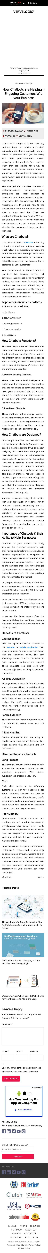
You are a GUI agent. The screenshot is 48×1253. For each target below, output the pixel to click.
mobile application (28, 647)
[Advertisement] (24, 39)
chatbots (28, 242)
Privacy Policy (34, 1245)
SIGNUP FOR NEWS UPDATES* (15, 1145)
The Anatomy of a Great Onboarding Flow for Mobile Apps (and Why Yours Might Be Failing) (22, 925)
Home (18, 83)
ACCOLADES (15, 1237)
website (10, 647)
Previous (6, 877)
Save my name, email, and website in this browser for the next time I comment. (21, 1069)
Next (41, 877)
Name (5, 1051)
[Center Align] (24, 3)
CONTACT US (30, 1233)
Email (19, 1051)
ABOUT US (16, 1233)
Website (34, 1051)
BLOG (27, 1237)
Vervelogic (10, 135)
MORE (35, 1237)
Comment (7, 1024)
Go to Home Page (24, 73)
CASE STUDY (31, 1230)
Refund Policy (24, 1248)
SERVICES (12, 1226)
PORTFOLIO (16, 1230)
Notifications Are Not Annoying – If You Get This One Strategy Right (21, 962)
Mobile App (27, 83)
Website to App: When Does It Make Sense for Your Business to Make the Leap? (23, 997)
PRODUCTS (35, 1226)
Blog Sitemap (22, 1245)
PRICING (23, 1226)
